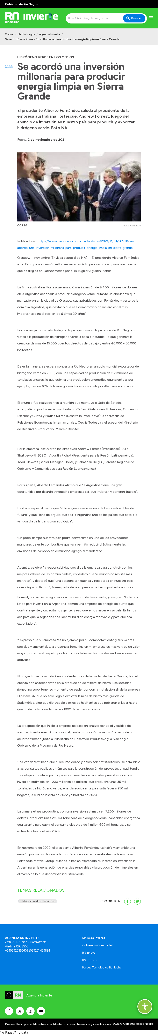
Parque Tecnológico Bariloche (101, 967)
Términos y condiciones (93, 1024)
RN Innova (88, 952)
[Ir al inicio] (34, 18)
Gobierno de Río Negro (20, 34)
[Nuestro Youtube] (41, 1011)
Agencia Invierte (49, 34)
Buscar (136, 18)
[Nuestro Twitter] (20, 1011)
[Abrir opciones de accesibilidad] (144, 1006)
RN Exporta (89, 960)
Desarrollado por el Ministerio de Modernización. (40, 1024)
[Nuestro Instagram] (30, 1011)
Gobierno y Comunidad (97, 945)
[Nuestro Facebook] (9, 1011)
